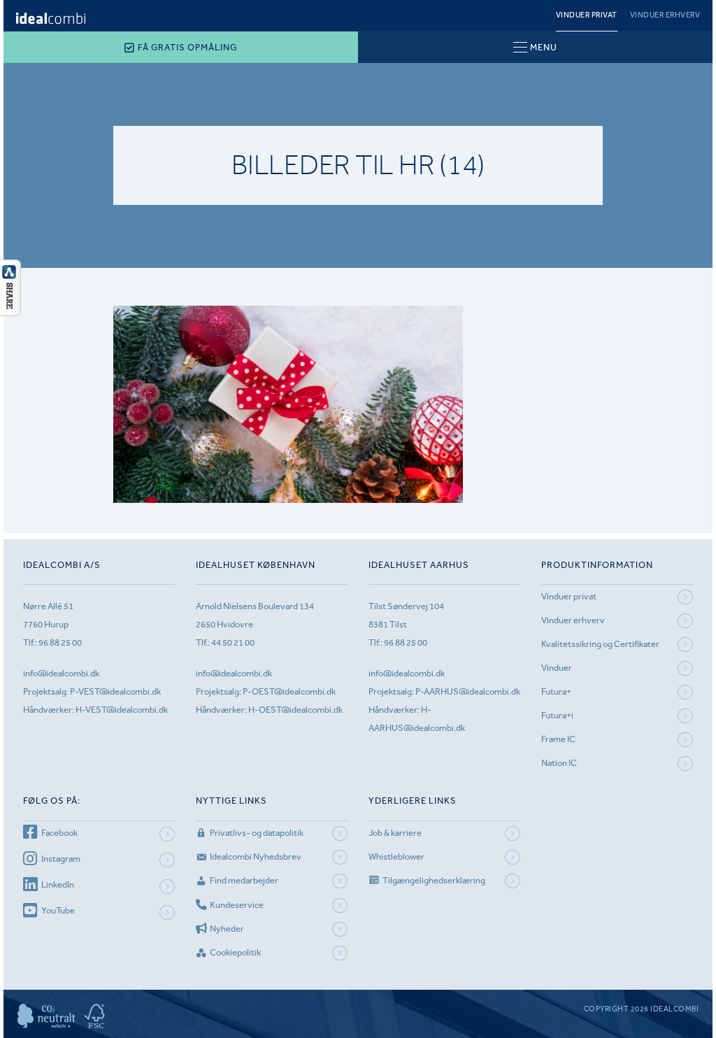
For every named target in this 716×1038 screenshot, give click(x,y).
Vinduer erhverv (665, 15)
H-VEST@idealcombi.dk (122, 709)
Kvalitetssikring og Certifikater (600, 644)
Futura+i (557, 715)
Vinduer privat (586, 15)
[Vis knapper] (10, 312)
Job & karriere (395, 832)
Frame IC (558, 739)
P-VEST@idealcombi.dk (115, 691)
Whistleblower (396, 856)
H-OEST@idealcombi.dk (295, 709)
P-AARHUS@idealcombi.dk (467, 691)
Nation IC (559, 763)
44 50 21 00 (233, 642)
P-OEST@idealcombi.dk (289, 691)
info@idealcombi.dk (61, 673)
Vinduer (556, 667)
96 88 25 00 (60, 642)
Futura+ (556, 691)
